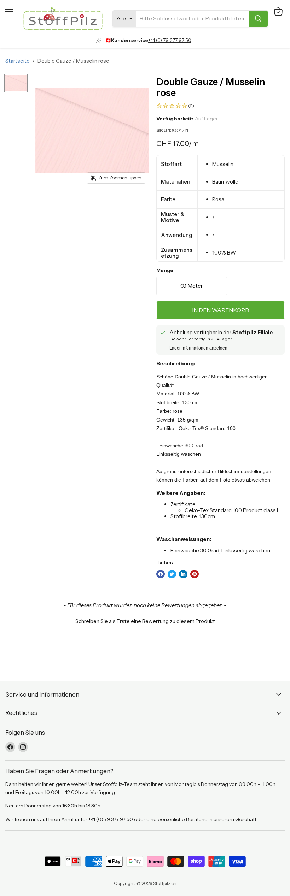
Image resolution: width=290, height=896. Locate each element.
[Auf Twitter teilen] (172, 574)
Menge (164, 270)
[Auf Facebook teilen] (160, 574)
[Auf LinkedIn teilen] (183, 574)
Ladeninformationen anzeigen (198, 348)
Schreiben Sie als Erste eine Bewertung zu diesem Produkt (145, 621)
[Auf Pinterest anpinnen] (194, 574)
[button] (220, 106)
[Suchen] (258, 19)
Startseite (17, 61)
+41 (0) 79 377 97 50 (169, 40)
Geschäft (245, 819)
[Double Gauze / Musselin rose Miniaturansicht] (16, 83)
